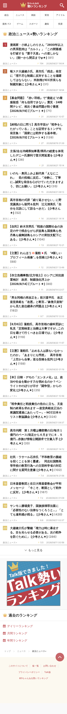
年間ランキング (17, 640)
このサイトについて (18, 665)
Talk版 (47, 672)
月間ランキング (17, 633)
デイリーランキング (20, 626)
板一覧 (35, 665)
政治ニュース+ (10, 63)
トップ (7, 651)
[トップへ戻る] (60, 657)
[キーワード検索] (62, 5)
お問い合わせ (49, 665)
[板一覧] (5, 5)
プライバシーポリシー (29, 672)
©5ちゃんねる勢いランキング (33, 678)
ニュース (21, 651)
